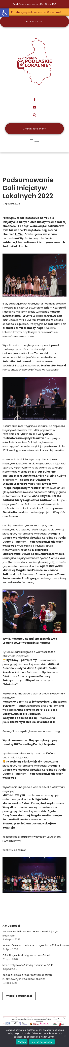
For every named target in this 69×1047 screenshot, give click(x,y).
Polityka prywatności (42, 1042)
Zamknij (22, 1042)
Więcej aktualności (19, 996)
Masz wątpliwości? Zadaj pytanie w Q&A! (28, 965)
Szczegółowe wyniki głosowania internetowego (32, 731)
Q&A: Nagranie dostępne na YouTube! (26, 955)
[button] (4, 12)
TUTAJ (19, 234)
